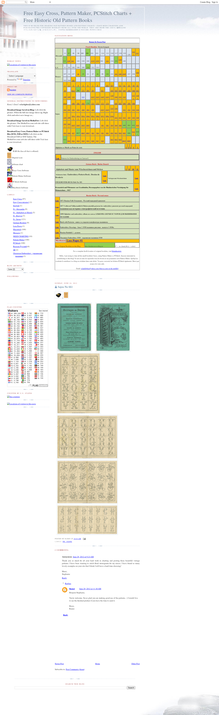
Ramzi (72, 588)
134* (102, 97)
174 (107, 103)
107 (137, 91)
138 (68, 61)
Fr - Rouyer (17, 215)
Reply (64, 578)
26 (78, 74)
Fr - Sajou (67, 541)
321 (116, 118)
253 (133, 110)
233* (107, 110)
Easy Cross (17, 199)
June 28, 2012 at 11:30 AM (90, 588)
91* (102, 91)
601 (107, 133)
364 (116, 125)
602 (112, 133)
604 (120, 133)
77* (83, 91)
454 (137, 125)
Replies (68, 583)
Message (16, 232)
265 (73, 80)
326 (137, 118)
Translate (26, 79)
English (16, 205)
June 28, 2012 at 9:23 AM (83, 556)
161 (78, 103)
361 (102, 125)
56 (65, 91)
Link (57, 158)
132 (137, 53)
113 (83, 97)
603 (116, 133)
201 (65, 110)
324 (129, 118)
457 (73, 133)
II (129, 169)
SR (14, 249)
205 (88, 110)
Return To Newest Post (97, 42)
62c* (73, 91)
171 (92, 103)
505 (102, 133)
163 (83, 103)
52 (124, 85)
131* (93, 97)
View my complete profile (19, 94)
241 (116, 74)
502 (92, 133)
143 (72, 61)
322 (120, 118)
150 (116, 97)
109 (69, 97)
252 (129, 110)
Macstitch (17, 229)
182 (120, 103)
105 (129, 91)
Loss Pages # (75, 240)
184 (124, 103)
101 (112, 91)
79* (92, 91)
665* (124, 141)
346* (88, 125)
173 (102, 103)
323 (124, 118)
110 (73, 97)
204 (83, 110)
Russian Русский (20, 246)
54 (133, 85)
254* (124, 74)
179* (97, 61)
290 (69, 118)
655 (88, 141)
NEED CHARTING (20, 236)
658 (102, 141)
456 (69, 133)
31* (107, 85)
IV (137, 169)
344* (78, 125)
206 (92, 110)
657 (97, 141)
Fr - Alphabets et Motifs (22, 212)
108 (65, 97)
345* (83, 125)
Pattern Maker (18, 239)
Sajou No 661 (65, 286)
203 (73, 110)
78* (88, 91)
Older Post (135, 663)
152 (124, 97)
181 (116, 103)
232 (107, 61)
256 (65, 118)
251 (124, 110)
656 (92, 141)
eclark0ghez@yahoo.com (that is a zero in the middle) (99, 268)
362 (107, 125)
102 (116, 91)
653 (78, 141)
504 (97, 133)
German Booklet (19, 222)
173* (93, 61)
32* (112, 85)
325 (133, 118)
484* (83, 133)
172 (97, 103)
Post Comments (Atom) (75, 669)
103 (120, 91)
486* (88, 133)
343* (73, 125)
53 (129, 85)
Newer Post (59, 663)
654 (83, 141)
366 (120, 125)
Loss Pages (17, 226)
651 (69, 141)
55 (137, 85)
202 (69, 110)
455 (65, 133)
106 (133, 91)
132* (97, 97)
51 (120, 85)
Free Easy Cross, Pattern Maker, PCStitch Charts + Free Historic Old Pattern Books (78, 16)
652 (73, 141)
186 (133, 103)
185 (129, 103)
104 (124, 91)
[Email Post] (84, 539)
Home (97, 663)
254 (137, 110)
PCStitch (16, 243)
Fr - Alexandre (19, 209)
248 (120, 74)
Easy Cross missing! (21, 202)
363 (112, 125)
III (133, 169)
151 (120, 97)
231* (102, 110)
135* (107, 97)
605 (124, 133)
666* (129, 141)
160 (73, 103)
